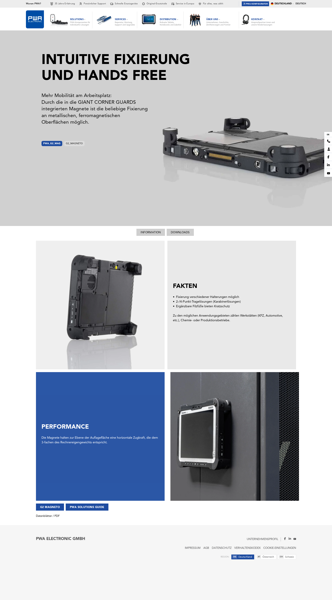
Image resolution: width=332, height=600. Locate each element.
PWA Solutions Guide (87, 507)
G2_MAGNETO (74, 143)
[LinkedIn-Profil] (288, 538)
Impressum (193, 548)
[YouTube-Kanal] (293, 538)
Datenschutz (222, 548)
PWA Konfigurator (257, 4)
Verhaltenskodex (247, 548)
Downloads (180, 232)
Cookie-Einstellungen (279, 548)
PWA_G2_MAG (52, 143)
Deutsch (301, 4)
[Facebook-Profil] (283, 538)
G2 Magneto (50, 507)
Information (151, 232)
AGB (206, 548)
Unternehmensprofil (262, 539)
